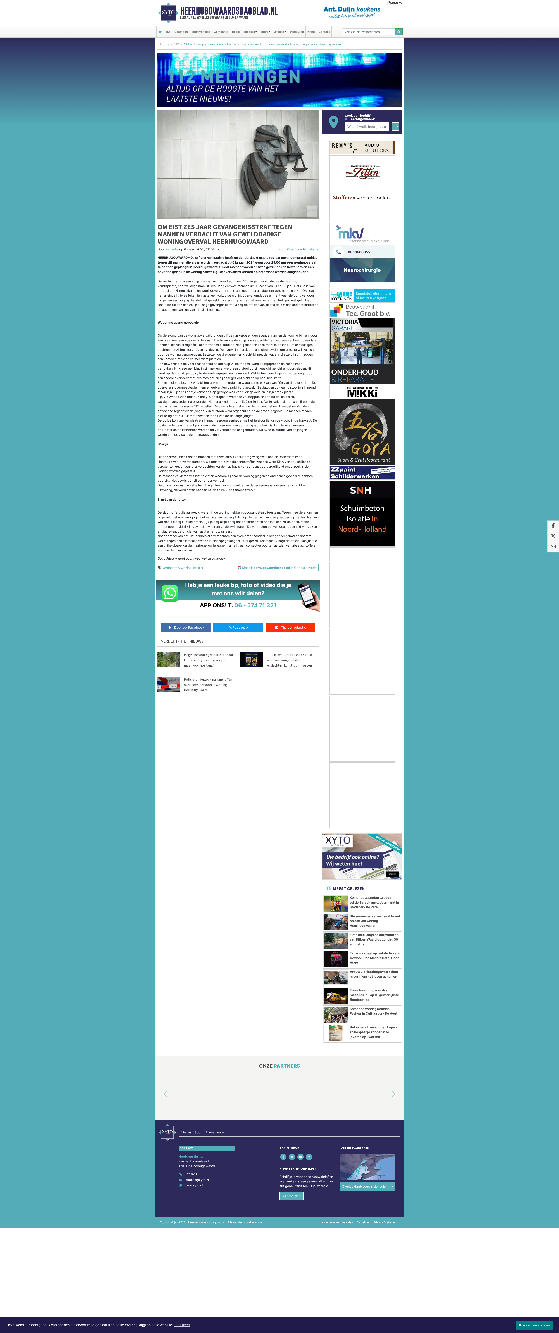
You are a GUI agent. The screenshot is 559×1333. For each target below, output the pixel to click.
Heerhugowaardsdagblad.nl (229, 11)
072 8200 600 (194, 1174)
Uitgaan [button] (279, 31)
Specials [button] (249, 31)
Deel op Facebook (189, 627)
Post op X (240, 627)
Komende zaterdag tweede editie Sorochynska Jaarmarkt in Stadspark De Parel (374, 902)
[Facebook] (284, 1157)
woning (186, 567)
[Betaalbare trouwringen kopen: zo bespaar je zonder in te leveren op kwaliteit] (335, 1033)
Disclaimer (363, 1222)
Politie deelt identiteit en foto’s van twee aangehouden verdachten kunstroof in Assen (290, 660)
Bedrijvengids (201, 31)
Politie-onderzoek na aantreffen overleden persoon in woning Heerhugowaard (208, 684)
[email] (553, 547)
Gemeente (221, 31)
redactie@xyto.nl (196, 1180)
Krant (311, 31)
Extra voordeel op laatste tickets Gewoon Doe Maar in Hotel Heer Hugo (375, 957)
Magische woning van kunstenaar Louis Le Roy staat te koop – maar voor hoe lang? (208, 660)
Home (164, 44)
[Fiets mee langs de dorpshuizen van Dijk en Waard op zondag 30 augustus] (335, 940)
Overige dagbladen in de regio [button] (364, 1186)
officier (198, 567)
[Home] (160, 31)
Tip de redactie (293, 627)
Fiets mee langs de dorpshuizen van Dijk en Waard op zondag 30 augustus (374, 939)
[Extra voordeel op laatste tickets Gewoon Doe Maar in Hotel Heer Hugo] (335, 959)
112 (168, 31)
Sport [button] (264, 31)
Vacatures (297, 31)
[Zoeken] (399, 31)
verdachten (170, 567)
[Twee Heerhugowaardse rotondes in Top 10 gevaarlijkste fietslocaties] (335, 996)
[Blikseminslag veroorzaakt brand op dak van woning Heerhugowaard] (335, 922)
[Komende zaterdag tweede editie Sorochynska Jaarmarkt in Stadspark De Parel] (335, 903)
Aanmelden (291, 1196)
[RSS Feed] (309, 1157)
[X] (292, 1157)
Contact (324, 31)
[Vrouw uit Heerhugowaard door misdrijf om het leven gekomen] (335, 977)
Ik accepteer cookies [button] (534, 1325)
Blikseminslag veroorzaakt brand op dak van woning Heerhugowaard (375, 920)
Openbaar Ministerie (303, 249)
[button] (160, 1094)
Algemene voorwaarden (337, 1222)
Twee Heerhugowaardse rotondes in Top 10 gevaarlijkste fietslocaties (374, 994)
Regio (236, 31)
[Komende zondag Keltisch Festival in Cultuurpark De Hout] (335, 1015)
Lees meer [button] (182, 1325)
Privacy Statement (385, 1222)
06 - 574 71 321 (255, 605)
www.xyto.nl (193, 1185)
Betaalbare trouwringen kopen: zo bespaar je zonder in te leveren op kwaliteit (374, 1031)
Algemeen (181, 31)
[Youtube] (301, 1157)
